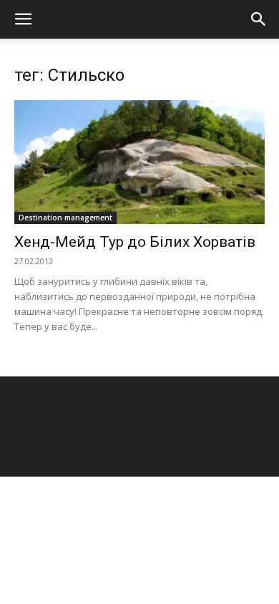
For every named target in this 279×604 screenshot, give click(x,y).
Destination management (65, 218)
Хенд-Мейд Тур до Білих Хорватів (134, 241)
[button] (23, 19)
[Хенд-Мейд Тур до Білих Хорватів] (139, 162)
